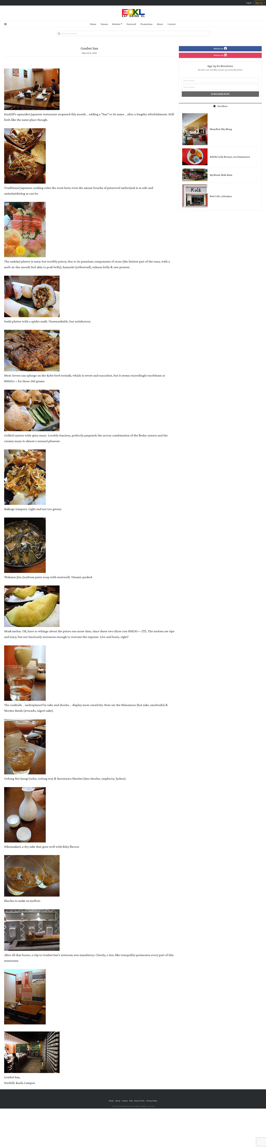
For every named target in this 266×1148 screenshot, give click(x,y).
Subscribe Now (220, 94)
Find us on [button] (218, 48)
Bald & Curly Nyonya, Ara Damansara (230, 156)
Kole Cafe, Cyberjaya (221, 196)
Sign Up (259, 3)
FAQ (131, 1101)
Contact (171, 24)
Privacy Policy (151, 1101)
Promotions (146, 24)
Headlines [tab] (222, 106)
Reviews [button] (116, 24)
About (160, 24)
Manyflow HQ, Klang (221, 129)
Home (93, 24)
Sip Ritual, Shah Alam (221, 175)
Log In (249, 3)
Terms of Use (139, 1101)
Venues (104, 24)
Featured (131, 24)
